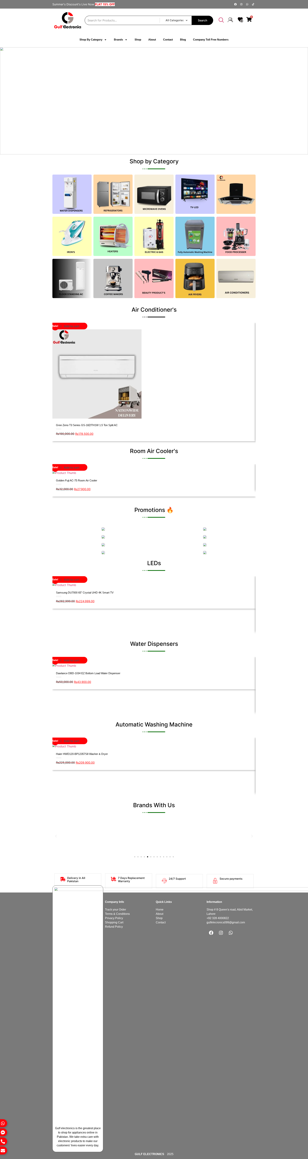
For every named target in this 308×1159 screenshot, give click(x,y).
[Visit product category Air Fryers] (195, 278)
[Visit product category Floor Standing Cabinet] (72, 278)
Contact (168, 39)
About (152, 39)
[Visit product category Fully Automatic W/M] (195, 236)
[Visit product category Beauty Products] (154, 278)
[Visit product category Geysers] (154, 236)
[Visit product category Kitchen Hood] (236, 194)
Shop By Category (90, 39)
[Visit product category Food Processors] (236, 236)
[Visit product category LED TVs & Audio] (195, 194)
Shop (138, 39)
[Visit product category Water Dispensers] (72, 194)
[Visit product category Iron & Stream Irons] (72, 236)
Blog (183, 39)
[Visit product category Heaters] (113, 236)
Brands (118, 39)
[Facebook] (235, 4)
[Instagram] (241, 4)
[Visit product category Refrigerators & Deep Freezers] (113, 194)
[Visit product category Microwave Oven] (154, 194)
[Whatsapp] (247, 4)
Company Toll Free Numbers (211, 39)
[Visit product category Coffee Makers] (113, 278)
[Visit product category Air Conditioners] (236, 278)
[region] (154, 100)
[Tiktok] (253, 4)
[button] (221, 20)
